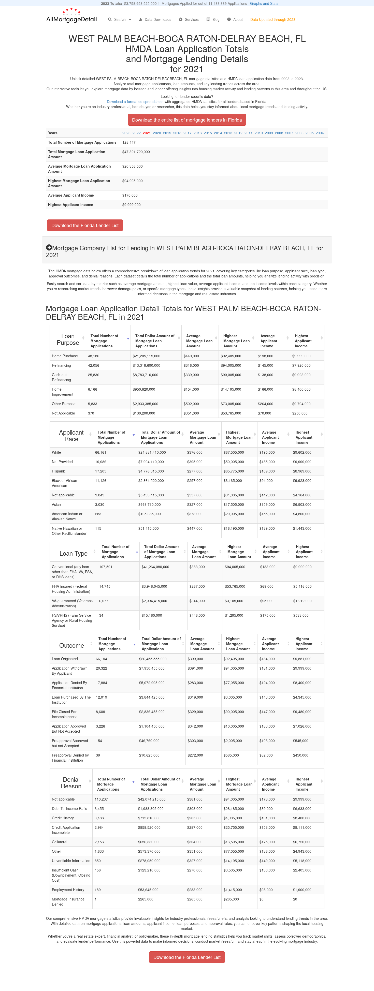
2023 (126, 132)
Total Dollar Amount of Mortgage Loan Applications (155, 340)
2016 (198, 132)
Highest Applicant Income (303, 340)
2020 (157, 132)
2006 (299, 132)
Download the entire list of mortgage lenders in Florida (187, 119)
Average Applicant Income (269, 340)
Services (192, 19)
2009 (269, 132)
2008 (279, 132)
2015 (208, 132)
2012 (238, 132)
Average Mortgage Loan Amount (199, 340)
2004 (320, 132)
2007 (289, 132)
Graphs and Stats (264, 3)
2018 (177, 132)
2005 (310, 132)
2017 (187, 132)
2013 (228, 132)
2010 (259, 132)
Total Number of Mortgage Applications (104, 340)
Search (120, 19)
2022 (137, 132)
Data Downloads (158, 19)
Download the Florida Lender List (85, 225)
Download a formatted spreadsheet (135, 101)
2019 (167, 132)
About (238, 19)
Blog (216, 19)
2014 (218, 132)
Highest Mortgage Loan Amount (236, 340)
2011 (248, 132)
